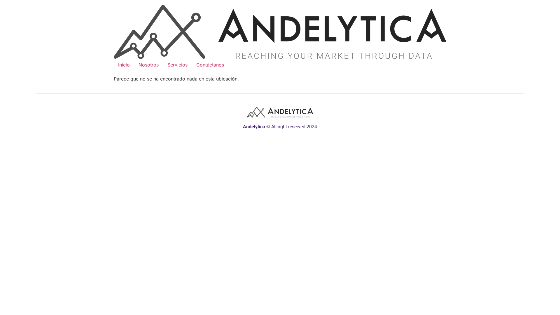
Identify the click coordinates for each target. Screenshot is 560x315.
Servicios (177, 65)
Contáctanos (210, 65)
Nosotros (149, 65)
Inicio (124, 65)
